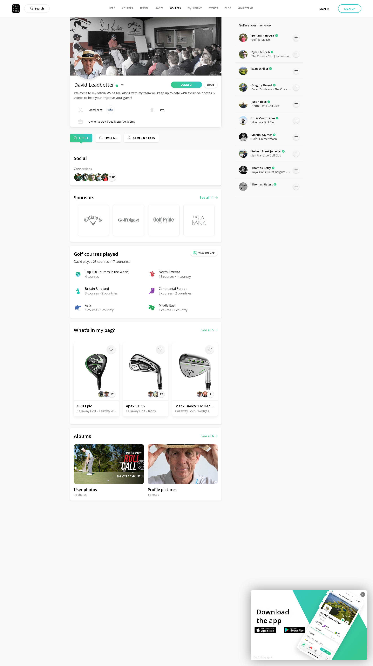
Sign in (324, 9)
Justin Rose (259, 102)
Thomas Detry (261, 168)
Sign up (349, 9)
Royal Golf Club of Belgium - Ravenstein (271, 172)
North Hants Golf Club (265, 106)
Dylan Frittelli (260, 52)
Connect (187, 84)
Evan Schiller (259, 68)
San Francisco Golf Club (266, 155)
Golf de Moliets (261, 39)
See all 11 (207, 197)
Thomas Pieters (262, 184)
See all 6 (207, 436)
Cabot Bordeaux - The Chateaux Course (271, 89)
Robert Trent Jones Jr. (266, 151)
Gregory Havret (261, 85)
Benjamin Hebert (262, 35)
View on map (206, 253)
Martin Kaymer (261, 135)
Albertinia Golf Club (263, 122)
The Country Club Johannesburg (271, 56)
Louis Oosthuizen (263, 118)
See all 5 (207, 330)
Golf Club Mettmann (264, 139)
